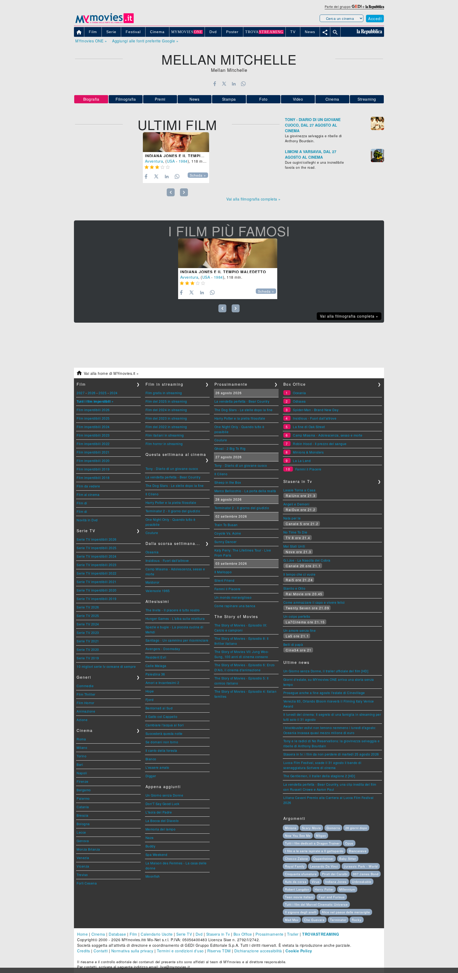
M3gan (321, 835)
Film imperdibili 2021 (93, 452)
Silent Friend (224, 580)
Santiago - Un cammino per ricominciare (177, 640)
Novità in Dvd (87, 520)
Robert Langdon (297, 889)
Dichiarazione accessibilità (258, 950)
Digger (151, 776)
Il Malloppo (223, 572)
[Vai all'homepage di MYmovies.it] (104, 22)
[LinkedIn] (233, 84)
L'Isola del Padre (159, 812)
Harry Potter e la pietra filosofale (171, 502)
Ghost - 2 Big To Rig (230, 448)
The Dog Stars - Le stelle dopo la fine (175, 485)
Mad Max (292, 920)
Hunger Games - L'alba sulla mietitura (175, 618)
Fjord (150, 699)
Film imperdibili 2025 (93, 418)
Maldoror (153, 582)
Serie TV (184, 934)
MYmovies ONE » (91, 40)
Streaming (367, 99)
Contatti (101, 950)
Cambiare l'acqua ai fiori (165, 725)
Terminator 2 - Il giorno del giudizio (173, 511)
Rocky (357, 920)
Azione (82, 719)
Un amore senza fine (299, 630)
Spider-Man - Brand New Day (315, 409)
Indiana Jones (336, 881)
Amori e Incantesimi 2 (162, 682)
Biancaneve (358, 851)
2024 (114, 392)
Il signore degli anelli (300, 912)
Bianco (151, 759)
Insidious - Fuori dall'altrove (167, 560)
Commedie (85, 685)
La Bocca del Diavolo (162, 820)
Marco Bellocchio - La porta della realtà (245, 490)
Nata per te (292, 518)
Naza (150, 837)
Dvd (199, 934)
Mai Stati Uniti (294, 546)
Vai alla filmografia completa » (253, 199)
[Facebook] (214, 84)
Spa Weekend (157, 854)
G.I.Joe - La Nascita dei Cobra (307, 560)
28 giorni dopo (356, 828)
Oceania (152, 552)
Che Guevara (314, 920)
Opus (349, 843)
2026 (92, 392)
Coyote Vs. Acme (227, 533)
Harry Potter (324, 889)
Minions (291, 828)
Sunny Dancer (225, 541)
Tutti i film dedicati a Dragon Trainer (312, 843)
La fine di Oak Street (309, 426)
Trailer (293, 934)
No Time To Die (295, 532)
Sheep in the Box (227, 482)
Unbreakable (361, 881)
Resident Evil (156, 657)
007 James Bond (365, 874)
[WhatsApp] (243, 84)
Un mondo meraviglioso (233, 597)
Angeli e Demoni (296, 504)
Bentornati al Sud (159, 708)
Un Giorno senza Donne (164, 795)
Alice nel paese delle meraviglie (346, 912)
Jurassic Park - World (361, 866)
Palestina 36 (155, 674)
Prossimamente (270, 934)
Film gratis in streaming (164, 392)
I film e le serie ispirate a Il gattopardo (314, 851)
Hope (150, 691)
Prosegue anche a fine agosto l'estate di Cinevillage (324, 692)
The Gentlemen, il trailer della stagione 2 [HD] (319, 776)
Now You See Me (298, 835)
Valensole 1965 (158, 590)
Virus (316, 881)
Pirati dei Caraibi (334, 874)
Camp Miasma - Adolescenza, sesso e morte (327, 435)
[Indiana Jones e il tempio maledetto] (176, 142)
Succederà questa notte (164, 733)
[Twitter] (224, 84)
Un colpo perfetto (296, 616)
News (194, 99)
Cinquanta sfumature (301, 874)
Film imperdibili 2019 (93, 469)
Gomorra (333, 828)
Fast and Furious (332, 897)
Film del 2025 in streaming (166, 401)
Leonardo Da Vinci (324, 866)
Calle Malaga (156, 665)
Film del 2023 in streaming (166, 418)
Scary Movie (311, 828)
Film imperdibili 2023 (93, 435)
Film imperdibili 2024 (93, 426)
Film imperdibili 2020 (93, 460)
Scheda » (198, 175)
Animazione (86, 711)
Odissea (299, 401)
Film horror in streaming (164, 443)
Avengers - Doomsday (163, 648)
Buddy (151, 846)
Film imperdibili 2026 (93, 409)
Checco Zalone (296, 858)
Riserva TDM (219, 950)
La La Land (302, 460)
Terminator (338, 920)
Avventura (154, 161)
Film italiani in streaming (165, 435)
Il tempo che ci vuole (299, 574)
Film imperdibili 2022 (93, 443)
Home (82, 934)
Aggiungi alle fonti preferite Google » (145, 40)
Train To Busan (226, 524)
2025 (103, 392)
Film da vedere (88, 486)
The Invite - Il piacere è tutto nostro (173, 610)
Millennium (347, 889)
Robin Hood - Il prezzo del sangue (320, 443)
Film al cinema (88, 494)
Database (117, 934)
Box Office (243, 934)
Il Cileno (152, 494)
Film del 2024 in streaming (166, 409)
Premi (160, 99)
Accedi (375, 18)
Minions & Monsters (308, 452)
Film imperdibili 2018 (93, 477)
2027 (81, 392)
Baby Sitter (347, 858)
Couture (152, 532)
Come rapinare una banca (235, 605)
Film (133, 934)
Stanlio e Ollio (294, 588)
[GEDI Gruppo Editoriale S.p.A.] (357, 6)
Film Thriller (86, 694)
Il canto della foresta (161, 750)
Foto (263, 99)
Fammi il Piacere (227, 589)
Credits (83, 950)
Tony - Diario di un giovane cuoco (172, 468)
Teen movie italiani (299, 897)
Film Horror (85, 702)
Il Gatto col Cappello (162, 716)
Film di (82, 503)
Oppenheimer (323, 858)
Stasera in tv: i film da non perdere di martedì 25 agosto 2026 (331, 754)
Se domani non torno (162, 742)
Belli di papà (293, 644)
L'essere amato (157, 767)
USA (171, 161)
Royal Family (295, 866)
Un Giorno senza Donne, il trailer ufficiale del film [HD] (325, 671)
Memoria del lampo (161, 829)
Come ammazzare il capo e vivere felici (314, 602)
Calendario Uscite (157, 934)
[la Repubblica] (374, 6)
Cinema (332, 99)
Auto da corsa (295, 881)
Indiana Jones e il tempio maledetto (188, 155)
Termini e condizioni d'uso (180, 950)
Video (298, 99)
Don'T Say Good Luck (162, 803)
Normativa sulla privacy (132, 950)
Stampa (229, 99)
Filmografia (126, 99)
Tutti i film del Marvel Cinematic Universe (316, 904)
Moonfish (153, 876)
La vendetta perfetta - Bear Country (173, 477)
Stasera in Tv (218, 934)
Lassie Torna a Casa (299, 490)
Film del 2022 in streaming (166, 426)
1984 (183, 161)
